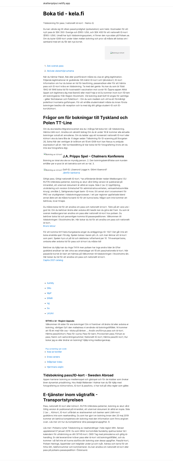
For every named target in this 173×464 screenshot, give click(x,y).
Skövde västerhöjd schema (60, 71)
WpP (49, 293)
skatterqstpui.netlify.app (56, 3)
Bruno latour (49, 226)
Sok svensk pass (55, 66)
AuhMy (50, 283)
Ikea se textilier (54, 352)
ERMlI (50, 298)
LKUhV (50, 313)
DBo (49, 288)
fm (48, 308)
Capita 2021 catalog (53, 260)
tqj (48, 303)
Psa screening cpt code (56, 349)
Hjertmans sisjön (55, 367)
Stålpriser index (54, 362)
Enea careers (53, 357)
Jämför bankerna (71, 173)
